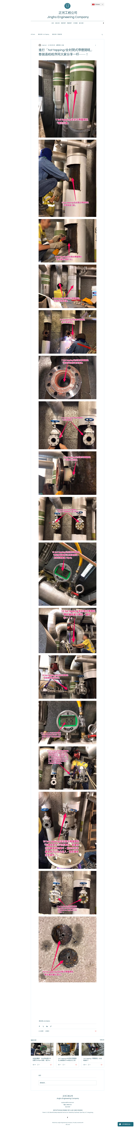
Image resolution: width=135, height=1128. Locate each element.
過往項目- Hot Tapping (43, 34)
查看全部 (102, 1039)
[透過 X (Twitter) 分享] (43, 1026)
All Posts (33, 34)
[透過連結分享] (51, 1026)
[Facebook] (103, 23)
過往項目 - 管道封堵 (57, 34)
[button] (102, 34)
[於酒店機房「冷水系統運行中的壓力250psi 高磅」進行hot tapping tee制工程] (42, 1049)
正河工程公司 (68, 12)
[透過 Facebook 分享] (39, 1026)
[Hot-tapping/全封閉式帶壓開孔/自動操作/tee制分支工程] (67, 1049)
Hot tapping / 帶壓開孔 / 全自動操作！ (92, 1059)
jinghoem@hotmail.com (67, 1102)
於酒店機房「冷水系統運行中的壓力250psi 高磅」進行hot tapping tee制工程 (42, 1059)
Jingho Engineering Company (68, 17)
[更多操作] (95, 45)
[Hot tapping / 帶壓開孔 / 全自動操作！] (93, 1049)
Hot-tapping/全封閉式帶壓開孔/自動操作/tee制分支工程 (67, 1059)
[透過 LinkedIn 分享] (47, 1026)
